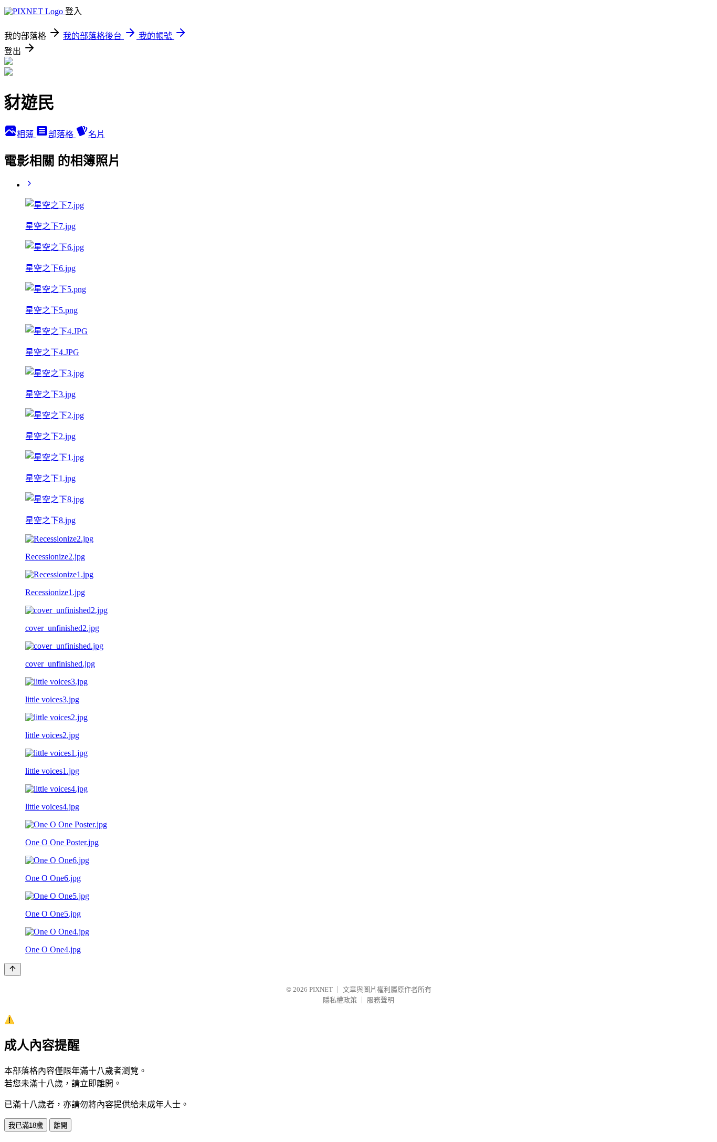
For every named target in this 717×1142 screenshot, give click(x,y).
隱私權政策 (340, 1000)
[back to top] (12, 969)
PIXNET (321, 989)
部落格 (62, 134)
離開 (60, 1125)
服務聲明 (380, 1000)
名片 (96, 134)
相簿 (26, 134)
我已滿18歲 (25, 1125)
